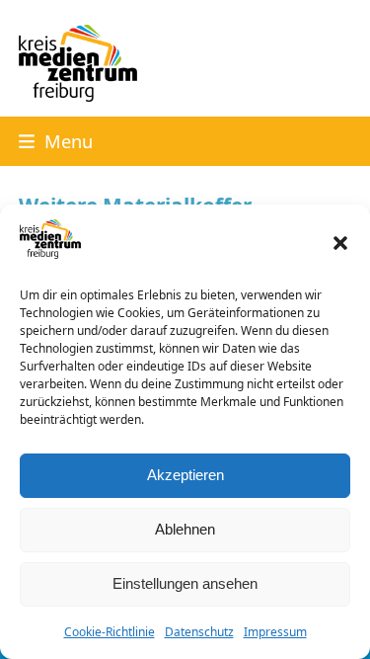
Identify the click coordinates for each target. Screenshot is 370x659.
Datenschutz (199, 631)
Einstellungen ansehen (185, 583)
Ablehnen (185, 529)
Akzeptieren (185, 474)
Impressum (275, 631)
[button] (340, 243)
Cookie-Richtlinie (109, 631)
